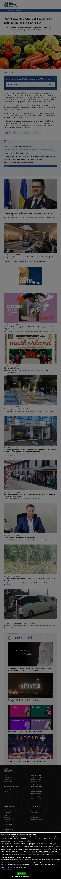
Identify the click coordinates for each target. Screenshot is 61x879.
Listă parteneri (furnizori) (7, 869)
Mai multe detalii (28, 841)
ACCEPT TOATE (21, 873)
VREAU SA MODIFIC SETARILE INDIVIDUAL (20, 876)
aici (44, 849)
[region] (30, 855)
